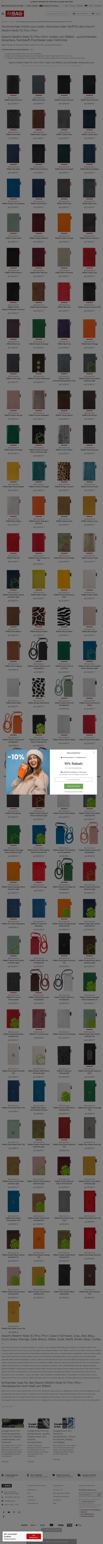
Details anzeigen (10, 1539)
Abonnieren (73, 786)
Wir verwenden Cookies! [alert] (10, 1535)
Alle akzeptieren (33, 1536)
